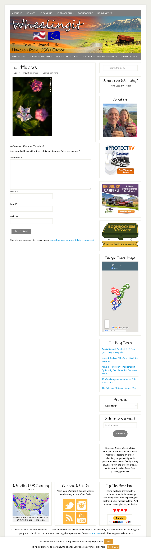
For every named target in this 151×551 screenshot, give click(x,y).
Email (13, 204)
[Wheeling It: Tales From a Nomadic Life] (75, 20)
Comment (16, 157)
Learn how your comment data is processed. (72, 240)
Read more (113, 547)
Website (14, 216)
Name (14, 191)
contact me (95, 533)
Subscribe (120, 433)
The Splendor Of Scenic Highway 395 (119, 388)
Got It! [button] (108, 542)
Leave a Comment (50, 73)
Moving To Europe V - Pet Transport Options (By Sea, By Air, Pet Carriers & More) (119, 370)
